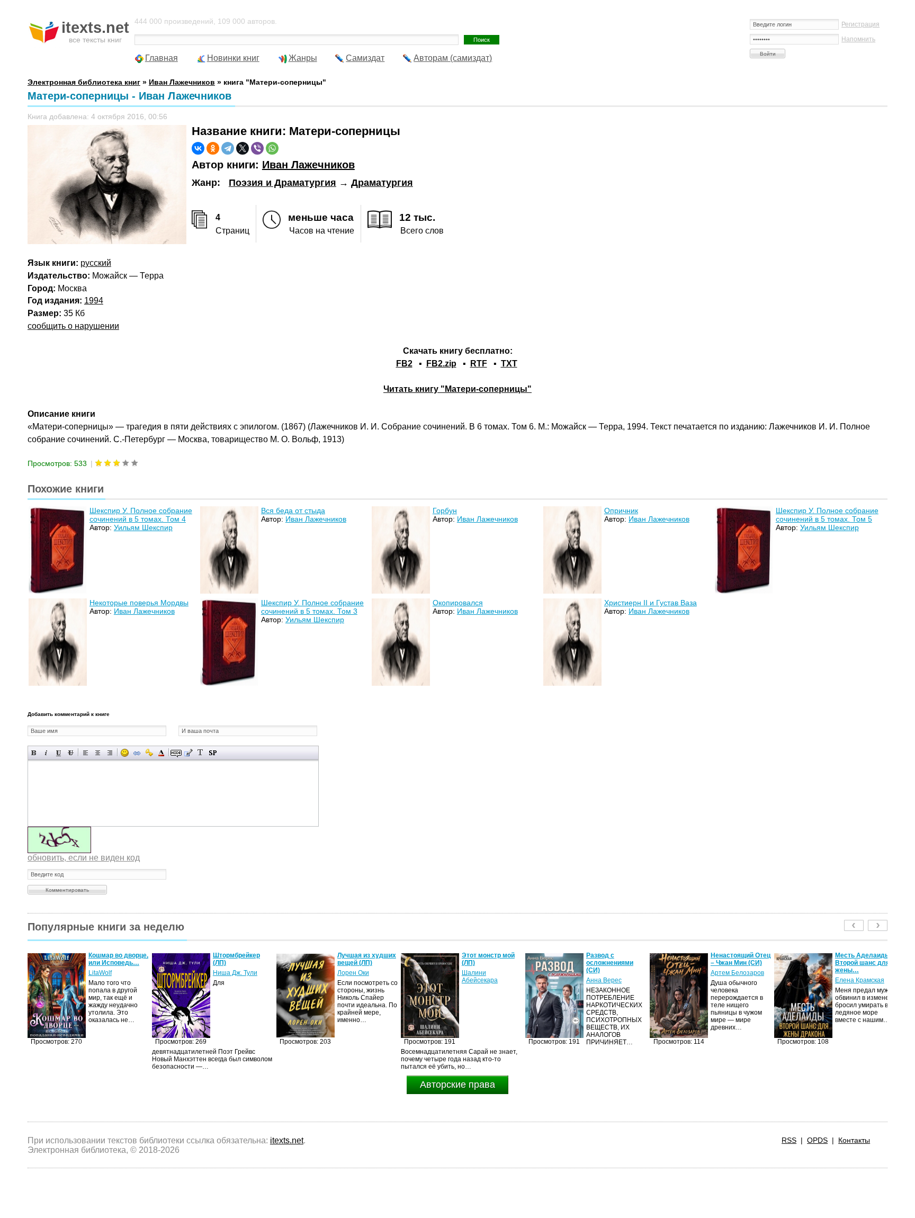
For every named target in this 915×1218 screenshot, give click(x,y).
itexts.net (286, 1140)
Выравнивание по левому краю (85, 752)
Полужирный (34, 752)
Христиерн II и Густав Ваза (650, 602)
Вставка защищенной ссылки (149, 752)
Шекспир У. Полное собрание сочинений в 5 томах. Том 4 (140, 514)
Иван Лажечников (308, 165)
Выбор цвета (161, 752)
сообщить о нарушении (73, 325)
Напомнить (858, 39)
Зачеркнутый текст (71, 752)
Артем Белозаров (613, 973)
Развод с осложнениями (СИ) (485, 963)
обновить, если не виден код (84, 857)
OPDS (817, 1140)
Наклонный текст (46, 752)
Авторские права (457, 1084)
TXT (509, 363)
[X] (242, 148)
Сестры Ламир (857, 973)
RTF (478, 363)
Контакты (854, 1140)
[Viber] (257, 148)
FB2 (404, 363)
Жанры (303, 57)
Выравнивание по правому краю (110, 752)
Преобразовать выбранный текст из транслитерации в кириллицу (200, 752)
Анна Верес (479, 980)
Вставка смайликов (125, 752)
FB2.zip (441, 363)
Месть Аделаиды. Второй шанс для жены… (739, 963)
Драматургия (382, 182)
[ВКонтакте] (198, 148)
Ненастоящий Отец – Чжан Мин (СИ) (616, 959)
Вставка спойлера (213, 752)
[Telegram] (227, 148)
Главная (161, 57)
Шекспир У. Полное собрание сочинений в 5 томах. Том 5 (827, 514)
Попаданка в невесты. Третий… (864, 959)
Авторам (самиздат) (453, 57)
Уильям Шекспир (143, 527)
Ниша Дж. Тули (110, 973)
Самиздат (365, 57)
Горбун (445, 510)
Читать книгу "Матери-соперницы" (457, 388)
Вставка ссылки (137, 752)
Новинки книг (233, 57)
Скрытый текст (176, 752)
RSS (789, 1140)
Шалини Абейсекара (355, 976)
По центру (98, 752)
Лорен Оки (229, 973)
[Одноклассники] (213, 148)
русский (95, 262)
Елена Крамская (735, 980)
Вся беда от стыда (293, 510)
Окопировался (458, 602)
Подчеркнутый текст (58, 752)
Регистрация (860, 24)
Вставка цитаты (188, 752)
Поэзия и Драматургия (282, 182)
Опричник (621, 510)
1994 (93, 300)
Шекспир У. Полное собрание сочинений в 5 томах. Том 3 (312, 606)
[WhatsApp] (272, 148)
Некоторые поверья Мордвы (139, 602)
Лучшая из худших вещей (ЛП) (242, 959)
